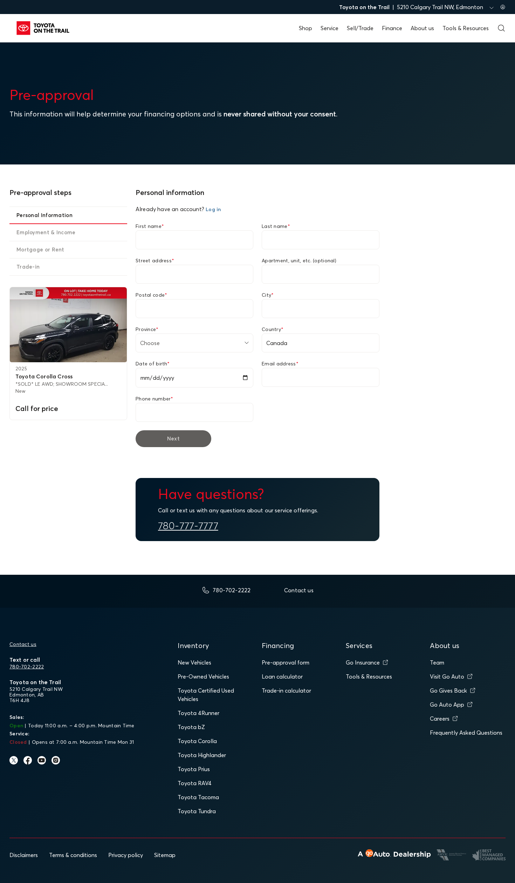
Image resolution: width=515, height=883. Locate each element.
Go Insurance (363, 662)
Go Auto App (447, 704)
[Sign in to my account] (503, 7)
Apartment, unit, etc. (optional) (299, 260)
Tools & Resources (465, 28)
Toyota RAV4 (195, 783)
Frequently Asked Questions (466, 732)
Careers (439, 718)
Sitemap (165, 854)
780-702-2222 (26, 666)
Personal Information (44, 215)
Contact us (22, 644)
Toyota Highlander (202, 755)
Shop (305, 28)
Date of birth (153, 363)
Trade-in (28, 266)
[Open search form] (501, 28)
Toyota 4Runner (198, 712)
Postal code (151, 295)
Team (437, 662)
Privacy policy (125, 854)
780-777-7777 (188, 526)
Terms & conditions (73, 854)
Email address (280, 363)
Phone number (154, 399)
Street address (155, 260)
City (268, 295)
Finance (392, 28)
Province (147, 329)
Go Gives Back (448, 690)
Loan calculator (282, 676)
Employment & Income (46, 232)
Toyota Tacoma (198, 797)
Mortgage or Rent (40, 249)
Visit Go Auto (447, 676)
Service (329, 28)
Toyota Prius (194, 769)
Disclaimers (23, 854)
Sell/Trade (360, 28)
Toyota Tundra (197, 811)
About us (422, 28)
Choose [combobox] (150, 342)
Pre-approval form (285, 662)
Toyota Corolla (197, 740)
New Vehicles (194, 662)
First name (150, 226)
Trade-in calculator (286, 690)
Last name (276, 226)
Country (272, 329)
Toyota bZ (191, 726)
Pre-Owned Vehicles (203, 676)
